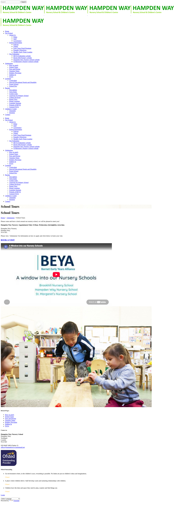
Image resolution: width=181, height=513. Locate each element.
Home (3, 218)
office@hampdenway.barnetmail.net (13, 447)
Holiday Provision (11, 422)
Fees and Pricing (10, 418)
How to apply (9, 415)
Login (3, 495)
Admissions (10, 218)
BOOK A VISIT (8, 240)
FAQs (7, 426)
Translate (16, 501)
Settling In (8, 424)
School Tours (9, 417)
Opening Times (10, 420)
